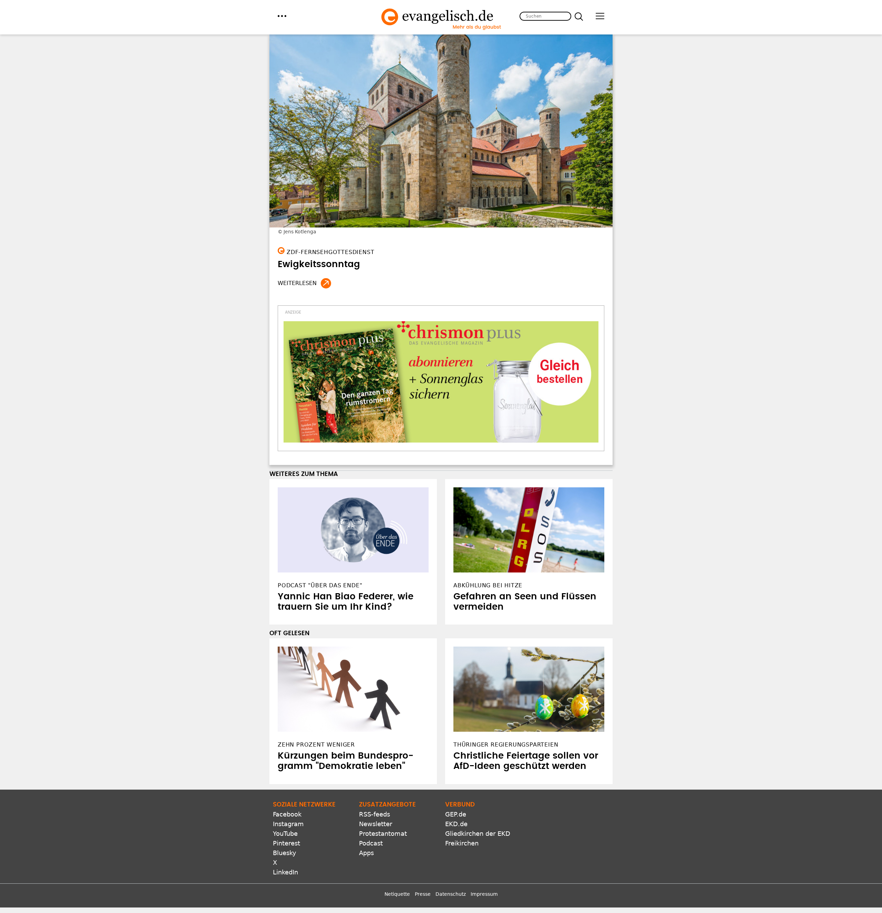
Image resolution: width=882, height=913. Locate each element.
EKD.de (456, 824)
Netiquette (397, 894)
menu (282, 16)
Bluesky (284, 852)
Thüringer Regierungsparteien (505, 744)
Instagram (288, 824)
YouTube (285, 833)
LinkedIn (285, 872)
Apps (366, 852)
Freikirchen (462, 843)
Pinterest (286, 843)
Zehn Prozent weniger (316, 744)
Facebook (287, 814)
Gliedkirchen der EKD (477, 833)
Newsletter (375, 824)
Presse (423, 894)
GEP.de (455, 814)
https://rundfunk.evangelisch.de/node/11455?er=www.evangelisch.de (326, 283)
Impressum (484, 894)
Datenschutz (450, 894)
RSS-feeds (374, 814)
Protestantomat (383, 833)
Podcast (371, 843)
